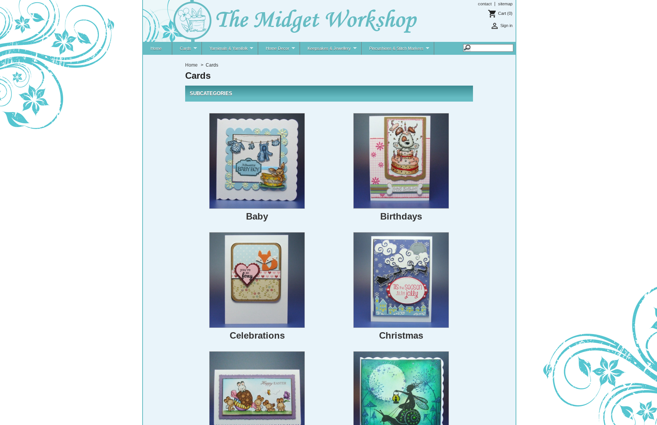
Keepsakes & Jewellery (325, 50)
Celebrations (257, 335)
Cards (181, 50)
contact (485, 4)
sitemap (505, 4)
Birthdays (401, 216)
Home (156, 48)
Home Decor (273, 50)
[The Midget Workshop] (281, 21)
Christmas (401, 335)
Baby (257, 216)
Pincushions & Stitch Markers (393, 50)
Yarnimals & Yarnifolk (225, 50)
